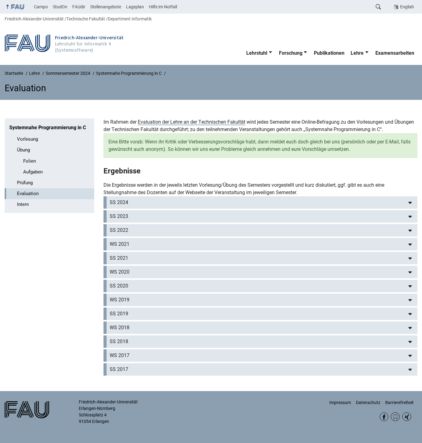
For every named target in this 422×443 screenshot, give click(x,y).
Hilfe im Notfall (163, 6)
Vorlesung (27, 139)
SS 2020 (119, 286)
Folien (29, 161)
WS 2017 (119, 355)
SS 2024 (119, 202)
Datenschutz (368, 402)
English (407, 6)
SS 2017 (119, 369)
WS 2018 (119, 327)
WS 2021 (119, 244)
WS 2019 (119, 300)
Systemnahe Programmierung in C (47, 127)
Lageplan (135, 6)
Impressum (340, 402)
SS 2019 (119, 314)
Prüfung (25, 182)
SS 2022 (119, 230)
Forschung (290, 53)
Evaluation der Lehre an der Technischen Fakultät (191, 122)
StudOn (60, 6)
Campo (41, 6)
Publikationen (329, 53)
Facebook (384, 416)
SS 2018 (119, 341)
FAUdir (78, 6)
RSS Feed (395, 416)
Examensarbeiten (394, 53)
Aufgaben (33, 172)
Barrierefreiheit (399, 402)
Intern (23, 204)
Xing (406, 416)
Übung (23, 150)
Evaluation (28, 193)
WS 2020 (119, 272)
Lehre (357, 53)
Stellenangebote (105, 6)
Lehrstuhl (256, 53)
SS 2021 (119, 258)
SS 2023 (119, 216)
